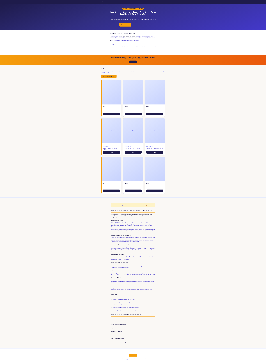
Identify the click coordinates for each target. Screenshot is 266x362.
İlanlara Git (133, 61)
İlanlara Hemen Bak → (125, 24)
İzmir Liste (105, 1)
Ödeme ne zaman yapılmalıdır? (116, 331)
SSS (137, 351)
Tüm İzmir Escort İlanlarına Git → (109, 76)
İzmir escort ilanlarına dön (133, 205)
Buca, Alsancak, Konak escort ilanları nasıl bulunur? (120, 335)
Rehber (134, 351)
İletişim (111, 113)
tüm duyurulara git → (144, 205)
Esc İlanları (130, 351)
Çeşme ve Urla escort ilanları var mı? (117, 338)
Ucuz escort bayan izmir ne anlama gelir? (118, 324)
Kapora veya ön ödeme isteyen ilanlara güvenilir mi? (120, 342)
